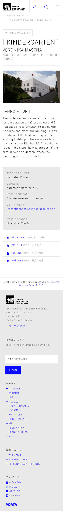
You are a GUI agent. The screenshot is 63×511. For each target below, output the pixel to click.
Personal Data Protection (25, 463)
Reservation (16, 427)
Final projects (19, 32)
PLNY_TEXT (28, 237)
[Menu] (57, 6)
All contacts (17, 326)
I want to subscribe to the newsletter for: (24, 370)
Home (10, 15)
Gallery (21, 15)
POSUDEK (27, 252)
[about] (18, 300)
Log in (13, 370)
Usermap (14, 410)
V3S (11, 436)
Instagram (15, 486)
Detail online (17, 419)
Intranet (14, 388)
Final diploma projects (20, 20)
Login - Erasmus (19, 405)
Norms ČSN (15, 414)
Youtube (14, 491)
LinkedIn (14, 495)
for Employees (18, 459)
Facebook (14, 482)
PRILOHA (26, 245)
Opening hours (18, 432)
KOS (11, 397)
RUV (11, 423)
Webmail (14, 393)
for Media (15, 455)
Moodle (13, 401)
